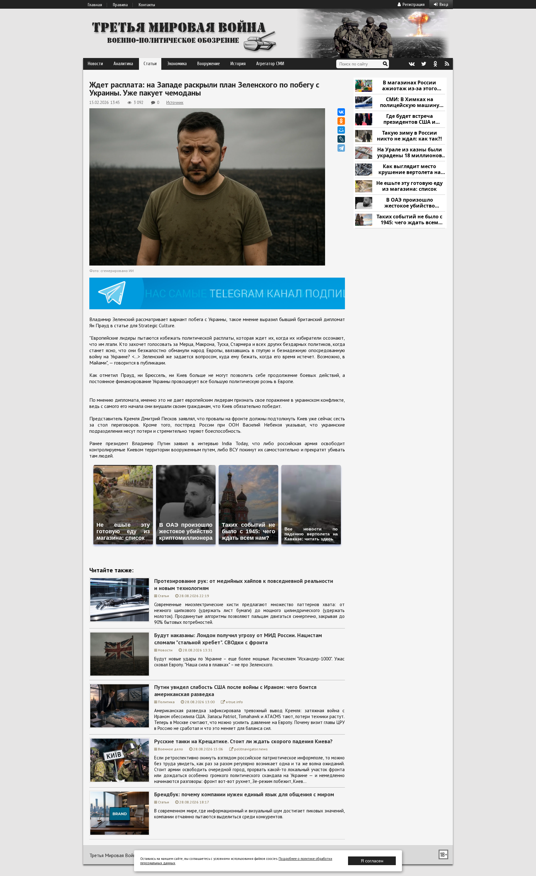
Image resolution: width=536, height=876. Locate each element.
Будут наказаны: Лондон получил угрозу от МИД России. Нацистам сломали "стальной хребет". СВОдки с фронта (238, 639)
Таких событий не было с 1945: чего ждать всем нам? (409, 220)
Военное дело (170, 749)
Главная (95, 5)
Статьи (150, 63)
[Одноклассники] (341, 121)
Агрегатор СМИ (270, 63)
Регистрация (414, 4)
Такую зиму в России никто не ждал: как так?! (409, 136)
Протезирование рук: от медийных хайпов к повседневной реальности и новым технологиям (243, 584)
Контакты (147, 5)
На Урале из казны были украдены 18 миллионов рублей (409, 153)
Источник (174, 102)
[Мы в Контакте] (412, 64)
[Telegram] (341, 148)
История (238, 63)
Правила (120, 5)
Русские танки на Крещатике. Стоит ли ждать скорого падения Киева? (243, 741)
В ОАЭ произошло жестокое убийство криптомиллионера (409, 203)
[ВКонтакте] (341, 112)
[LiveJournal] (341, 139)
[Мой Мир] (341, 130)
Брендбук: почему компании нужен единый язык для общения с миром (244, 794)
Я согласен (372, 860)
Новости (95, 63)
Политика (166, 701)
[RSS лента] (447, 64)
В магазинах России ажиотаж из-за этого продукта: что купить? (409, 86)
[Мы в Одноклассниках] (435, 64)
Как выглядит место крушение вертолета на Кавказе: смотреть (409, 169)
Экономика (177, 63)
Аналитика (123, 63)
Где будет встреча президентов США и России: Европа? (409, 119)
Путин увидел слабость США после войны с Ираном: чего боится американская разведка (235, 690)
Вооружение (208, 63)
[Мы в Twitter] (423, 64)
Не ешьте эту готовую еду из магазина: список (409, 186)
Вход (444, 4)
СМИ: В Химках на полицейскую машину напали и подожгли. (409, 102)
